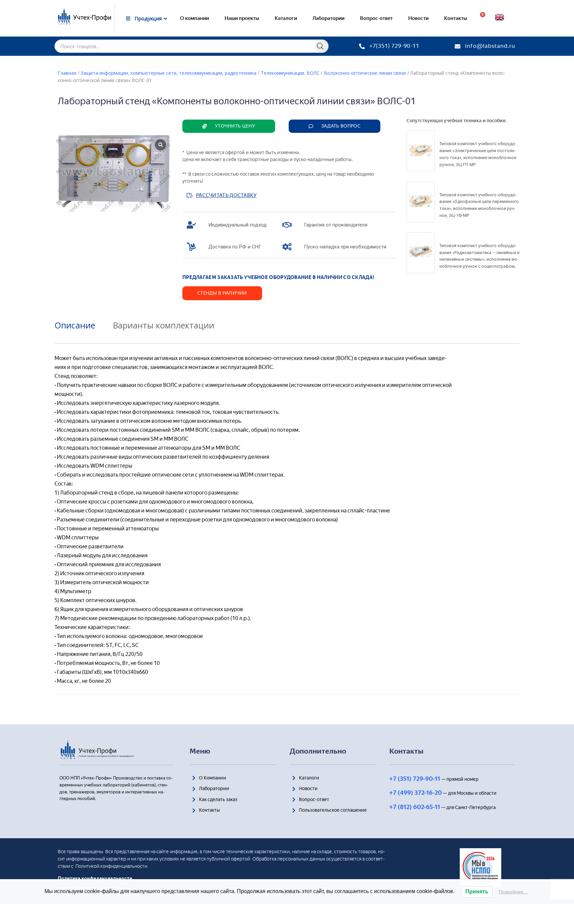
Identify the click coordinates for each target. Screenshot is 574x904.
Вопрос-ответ (376, 18)
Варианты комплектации (163, 325)
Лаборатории (328, 18)
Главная (67, 73)
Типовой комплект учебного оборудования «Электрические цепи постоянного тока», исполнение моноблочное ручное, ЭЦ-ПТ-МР (478, 154)
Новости (418, 18)
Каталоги (286, 18)
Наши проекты (242, 18)
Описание (74, 325)
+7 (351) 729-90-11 (414, 778)
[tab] (79, 325)
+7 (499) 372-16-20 (415, 792)
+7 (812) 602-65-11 (414, 807)
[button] (228, 126)
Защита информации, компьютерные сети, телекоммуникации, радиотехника (168, 73)
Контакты (455, 18)
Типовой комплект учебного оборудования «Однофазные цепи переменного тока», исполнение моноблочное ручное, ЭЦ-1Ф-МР (479, 205)
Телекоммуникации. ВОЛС (290, 73)
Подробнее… (513, 891)
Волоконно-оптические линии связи (365, 73)
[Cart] (480, 18)
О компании (194, 18)
